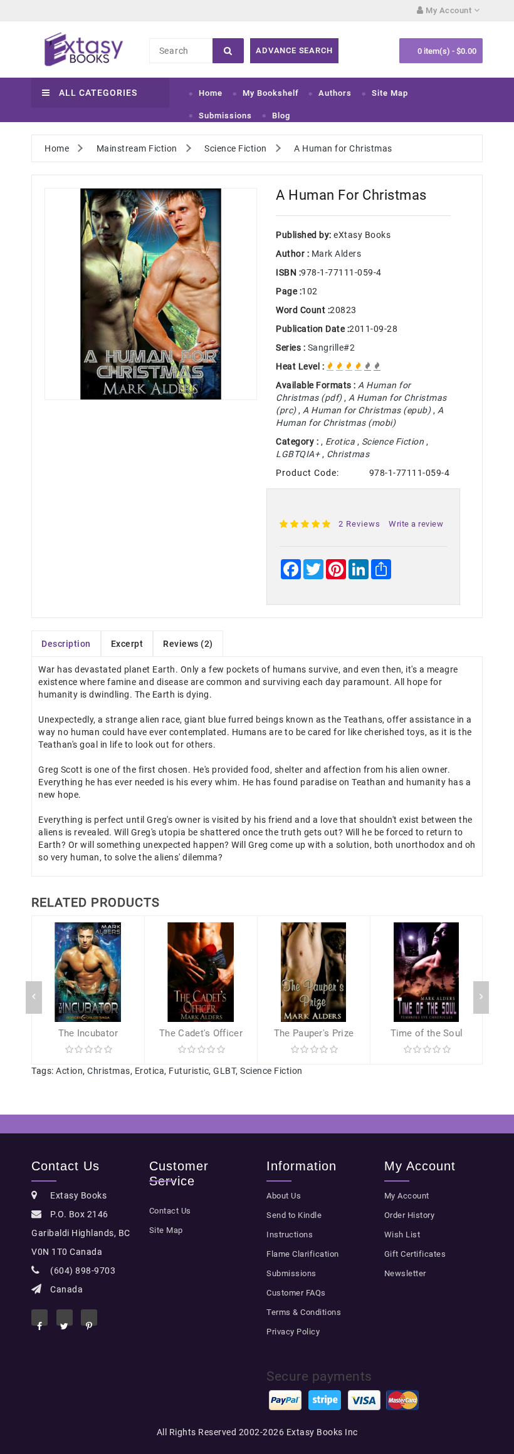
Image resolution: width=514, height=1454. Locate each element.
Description (66, 644)
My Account (406, 1195)
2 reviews (359, 523)
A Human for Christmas (343, 148)
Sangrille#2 (331, 348)
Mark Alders (337, 254)
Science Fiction (235, 148)
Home (211, 93)
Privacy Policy (293, 1331)
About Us (283, 1195)
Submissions (225, 115)
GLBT (224, 1071)
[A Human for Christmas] (151, 294)
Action (69, 1071)
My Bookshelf (271, 93)
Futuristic (189, 1071)
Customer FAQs (296, 1292)
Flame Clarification (302, 1254)
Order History (409, 1215)
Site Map (390, 93)
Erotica (150, 1071)
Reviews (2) (188, 644)
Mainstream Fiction (137, 148)
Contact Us (170, 1210)
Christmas (108, 1071)
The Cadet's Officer (201, 1033)
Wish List (402, 1234)
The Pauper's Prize (314, 1033)
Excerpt (127, 644)
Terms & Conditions (303, 1312)
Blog (281, 115)
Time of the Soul (427, 1033)
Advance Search (294, 50)
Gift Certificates (415, 1254)
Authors (335, 93)
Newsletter (405, 1273)
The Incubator (88, 1033)
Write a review (416, 523)
